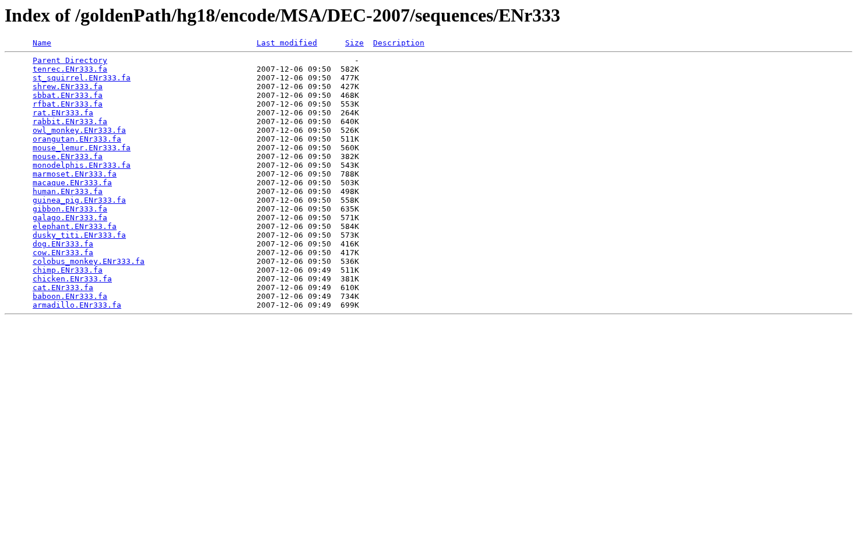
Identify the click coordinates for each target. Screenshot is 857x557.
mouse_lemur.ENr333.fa (82, 147)
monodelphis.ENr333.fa (82, 165)
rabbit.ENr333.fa (70, 121)
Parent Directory (70, 60)
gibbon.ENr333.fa (70, 209)
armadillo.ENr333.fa (77, 305)
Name (42, 42)
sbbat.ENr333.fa (68, 95)
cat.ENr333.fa (63, 287)
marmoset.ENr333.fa (75, 174)
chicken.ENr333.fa (72, 278)
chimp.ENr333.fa (68, 270)
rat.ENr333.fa (63, 112)
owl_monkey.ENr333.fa (79, 130)
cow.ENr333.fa (63, 252)
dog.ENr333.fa (63, 243)
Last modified (287, 42)
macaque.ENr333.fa (72, 182)
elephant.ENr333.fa (75, 226)
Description (398, 42)
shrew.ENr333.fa (68, 86)
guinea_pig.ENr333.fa (79, 200)
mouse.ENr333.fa (68, 156)
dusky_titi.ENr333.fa (79, 235)
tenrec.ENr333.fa (70, 69)
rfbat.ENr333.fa (68, 104)
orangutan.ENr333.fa (77, 139)
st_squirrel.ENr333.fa (82, 77)
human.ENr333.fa (68, 191)
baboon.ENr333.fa (70, 296)
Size (354, 42)
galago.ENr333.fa (70, 217)
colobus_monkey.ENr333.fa (89, 261)
